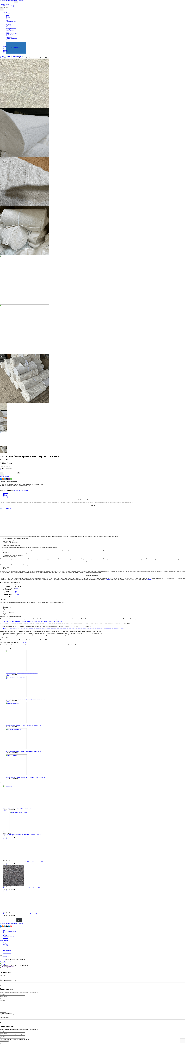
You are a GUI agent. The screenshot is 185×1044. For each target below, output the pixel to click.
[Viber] (9, 479)
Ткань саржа (9, 37)
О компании (6, 932)
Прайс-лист (6, 51)
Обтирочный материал (11, 33)
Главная (2, 57)
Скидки (5, 52)
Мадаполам (8, 26)
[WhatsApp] (11, 479)
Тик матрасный (9, 39)
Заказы (4, 951)
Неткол (7, 32)
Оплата (5, 48)
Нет (4, 975)
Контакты (5, 54)
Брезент (8, 17)
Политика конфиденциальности (8, 966)
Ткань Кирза (9, 41)
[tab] (94, 493)
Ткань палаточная (10, 35)
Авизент (8, 13)
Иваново (17, 594)
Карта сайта (6, 945)
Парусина (8, 19)
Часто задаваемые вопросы (9, 931)
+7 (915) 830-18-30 (4, 6)
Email (132, 618)
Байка (7, 15)
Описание (5, 493)
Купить (2, 469)
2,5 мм (16, 588)
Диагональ (8, 25)
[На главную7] (12, 923)
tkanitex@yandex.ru (14, 6)
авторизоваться (23, 642)
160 (16, 589)
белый (16, 591)
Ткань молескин (10, 30)
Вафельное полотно (11, 21)
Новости (5, 930)
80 (15, 592)
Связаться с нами (7, 953)
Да (1, 975)
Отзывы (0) (5, 497)
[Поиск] (19, 920)
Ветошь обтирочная (11, 22)
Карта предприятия (16, 47)
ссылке (108, 579)
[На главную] (12, 0)
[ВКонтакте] (1, 479)
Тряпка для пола (10, 34)
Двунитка (8, 24)
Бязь (7, 20)
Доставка (5, 50)
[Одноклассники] (3, 479)
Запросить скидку (4, 476)
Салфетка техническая (11, 38)
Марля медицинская (11, 28)
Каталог (5, 12)
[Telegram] (5, 479)
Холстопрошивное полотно (11, 57)
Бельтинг (8, 16)
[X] (7, 479)
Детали (4, 494)
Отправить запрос (4, 4)
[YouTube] (11, 926)
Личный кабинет (7, 950)
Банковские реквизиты (8, 936)
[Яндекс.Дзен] (7, 926)
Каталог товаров (4, 940)
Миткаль (8, 29)
